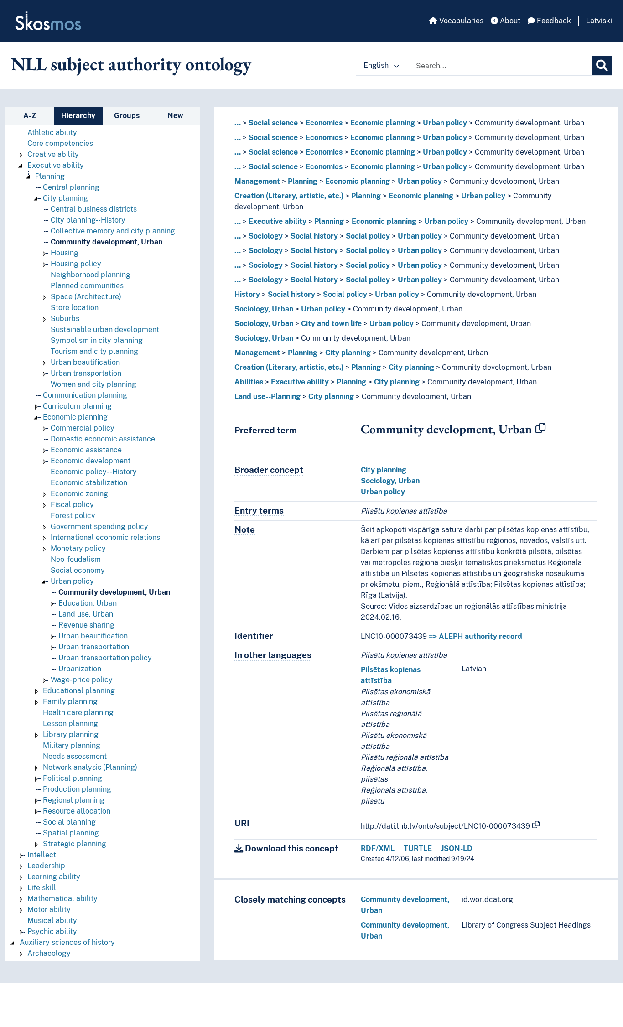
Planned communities (87, 285)
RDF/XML (378, 848)
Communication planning (85, 395)
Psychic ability (52, 931)
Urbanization (79, 668)
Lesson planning (70, 723)
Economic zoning (79, 493)
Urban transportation (86, 373)
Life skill (41, 887)
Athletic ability (52, 132)
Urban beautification (85, 362)
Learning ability (53, 876)
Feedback (553, 20)
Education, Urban (87, 603)
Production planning (77, 789)
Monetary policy (78, 548)
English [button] (376, 65)
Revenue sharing (86, 625)
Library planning (71, 734)
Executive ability (55, 165)
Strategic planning (74, 844)
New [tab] (175, 115)
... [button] (237, 123)
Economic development (90, 460)
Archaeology (49, 953)
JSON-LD (456, 848)
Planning (50, 176)
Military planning (71, 745)
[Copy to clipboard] (540, 429)
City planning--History (88, 220)
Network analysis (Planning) (90, 767)
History (247, 294)
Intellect (41, 855)
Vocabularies (460, 20)
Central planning (71, 187)
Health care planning (78, 712)
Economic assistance (86, 450)
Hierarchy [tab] (78, 115)
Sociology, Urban (263, 309)
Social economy (78, 570)
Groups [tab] (127, 115)
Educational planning (79, 690)
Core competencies (60, 143)
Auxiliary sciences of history (67, 942)
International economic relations (105, 537)
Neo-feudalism (76, 559)
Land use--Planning (267, 396)
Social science (273, 123)
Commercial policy (82, 428)
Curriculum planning (77, 406)
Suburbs (65, 318)
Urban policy (72, 581)
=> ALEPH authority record (475, 636)
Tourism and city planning (94, 351)
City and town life (331, 323)
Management (257, 181)
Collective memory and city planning (113, 231)
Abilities (248, 382)
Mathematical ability (62, 898)
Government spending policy (99, 526)
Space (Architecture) (86, 296)
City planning (65, 198)
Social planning (69, 822)
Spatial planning (71, 833)
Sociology (266, 236)
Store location (75, 307)
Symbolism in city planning (97, 340)
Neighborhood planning (90, 274)
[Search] (602, 66)
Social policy (368, 236)
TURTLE (418, 848)
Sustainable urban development (105, 329)
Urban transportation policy (105, 658)
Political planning (72, 778)
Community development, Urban (106, 242)
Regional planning (73, 800)
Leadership (46, 865)
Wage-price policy (82, 679)
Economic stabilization (89, 482)
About (509, 20)
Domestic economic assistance (103, 439)
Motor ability (49, 909)
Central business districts (94, 209)
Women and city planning (93, 384)
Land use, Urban (85, 614)
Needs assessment (75, 756)
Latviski (599, 20)
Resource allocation (76, 811)
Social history (314, 236)
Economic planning (75, 417)
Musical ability (52, 920)
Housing (64, 253)
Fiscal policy (72, 504)
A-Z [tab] (29, 115)
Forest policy (73, 515)
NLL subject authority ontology (131, 64)
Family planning (70, 701)
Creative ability (53, 154)
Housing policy (76, 263)
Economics (324, 123)
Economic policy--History (94, 471)
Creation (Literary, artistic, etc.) (288, 196)
